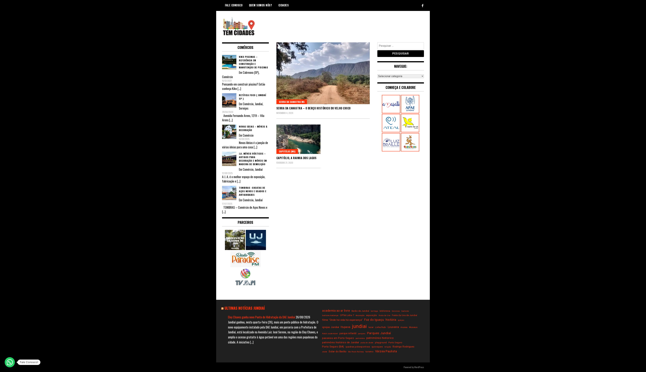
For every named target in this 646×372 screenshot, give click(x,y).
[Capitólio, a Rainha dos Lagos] (298, 139)
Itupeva (345, 327)
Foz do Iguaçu (374, 319)
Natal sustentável (330, 334)
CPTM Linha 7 (347, 315)
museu (404, 327)
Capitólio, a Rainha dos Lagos (296, 158)
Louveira (393, 327)
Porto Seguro (395, 342)
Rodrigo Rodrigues (404, 346)
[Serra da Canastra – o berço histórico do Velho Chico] (323, 73)
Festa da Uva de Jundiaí (404, 315)
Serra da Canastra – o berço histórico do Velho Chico (313, 108)
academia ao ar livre (336, 310)
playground (381, 342)
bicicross (396, 311)
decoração (360, 315)
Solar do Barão (337, 351)
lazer (371, 327)
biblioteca (385, 311)
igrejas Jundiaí (330, 327)
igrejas (401, 320)
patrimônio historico (380, 338)
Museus (413, 327)
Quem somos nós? (260, 5)
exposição (371, 315)
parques (361, 334)
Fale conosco (233, 5)
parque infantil (347, 333)
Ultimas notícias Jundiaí (245, 308)
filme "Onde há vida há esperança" (342, 319)
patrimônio (360, 338)
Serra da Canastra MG (291, 102)
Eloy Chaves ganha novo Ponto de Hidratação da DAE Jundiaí (261, 317)
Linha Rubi (380, 327)
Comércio (227, 77)
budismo (405, 311)
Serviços (243, 108)
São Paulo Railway (356, 352)
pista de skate (367, 343)
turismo (370, 351)
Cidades (283, 5)
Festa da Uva (384, 315)
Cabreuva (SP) (251, 72)
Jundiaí (259, 104)
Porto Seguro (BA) (333, 346)
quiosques (377, 346)
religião (387, 347)
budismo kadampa (330, 315)
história (391, 319)
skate (324, 352)
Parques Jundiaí (379, 333)
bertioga (374, 311)
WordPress (419, 367)
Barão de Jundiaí (360, 311)
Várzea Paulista (386, 351)
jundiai (359, 326)
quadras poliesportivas (358, 346)
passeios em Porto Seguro (338, 338)
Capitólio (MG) (287, 151)
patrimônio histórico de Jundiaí (340, 342)
